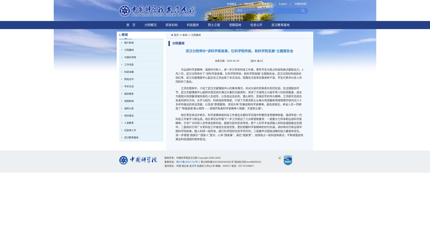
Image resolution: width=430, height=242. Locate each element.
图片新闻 (129, 42)
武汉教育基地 (280, 25)
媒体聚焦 (129, 93)
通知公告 (129, 108)
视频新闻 (129, 101)
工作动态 (129, 64)
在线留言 (231, 4)
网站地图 (249, 4)
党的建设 (129, 115)
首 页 (130, 25)
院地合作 (129, 79)
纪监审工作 (130, 130)
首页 (176, 35)
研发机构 (172, 25)
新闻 (185, 35)
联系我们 (266, 4)
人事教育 (129, 123)
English (283, 4)
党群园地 (235, 25)
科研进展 (129, 72)
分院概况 (150, 25)
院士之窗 (214, 25)
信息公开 (256, 25)
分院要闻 (129, 50)
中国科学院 (300, 4)
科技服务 (193, 25)
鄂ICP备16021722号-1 (188, 161)
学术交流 (129, 86)
